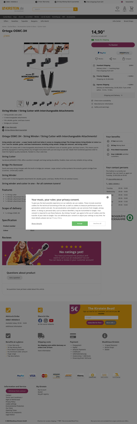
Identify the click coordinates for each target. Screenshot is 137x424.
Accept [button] (79, 223)
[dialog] (68, 212)
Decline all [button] (97, 223)
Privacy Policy (57, 218)
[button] (37, 224)
